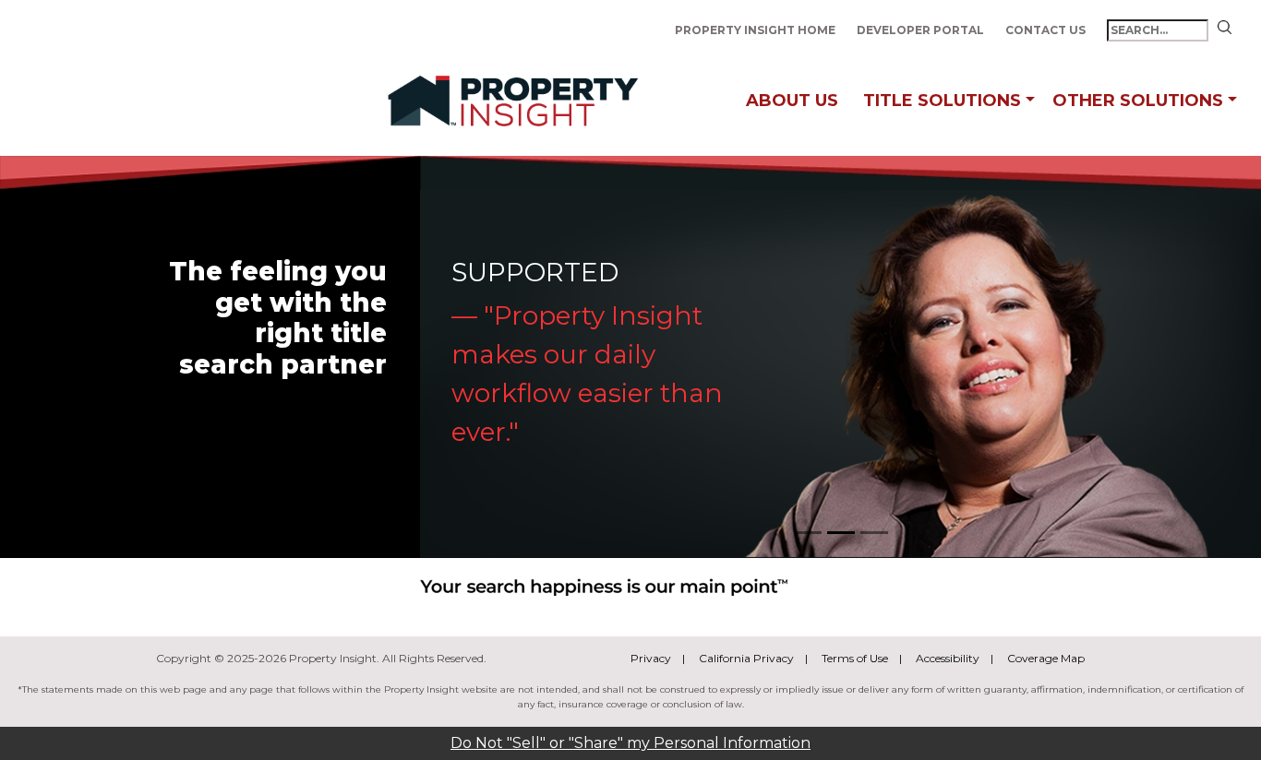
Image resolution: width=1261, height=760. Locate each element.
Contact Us (1046, 30)
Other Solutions (1137, 100)
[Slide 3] (874, 532)
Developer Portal (922, 30)
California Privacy (746, 658)
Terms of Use (855, 658)
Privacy (650, 658)
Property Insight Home (756, 30)
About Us (792, 100)
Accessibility (947, 658)
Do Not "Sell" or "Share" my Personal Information (630, 743)
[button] (1030, 101)
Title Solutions (942, 100)
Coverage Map (1046, 658)
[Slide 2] (841, 532)
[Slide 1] (808, 532)
